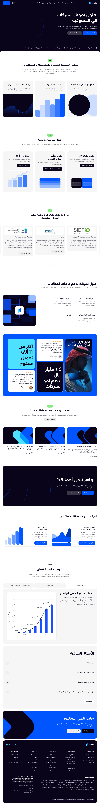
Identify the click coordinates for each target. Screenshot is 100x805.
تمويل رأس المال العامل (88, 760)
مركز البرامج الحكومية (70, 755)
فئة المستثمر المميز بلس (50, 762)
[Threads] (7, 745)
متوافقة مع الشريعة (32, 762)
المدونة (35, 770)
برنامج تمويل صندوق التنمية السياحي (70, 758)
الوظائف (35, 765)
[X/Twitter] (12, 745)
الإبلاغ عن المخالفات (13, 762)
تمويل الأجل (91, 762)
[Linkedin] (9, 745)
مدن (74, 766)
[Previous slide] (53, 264)
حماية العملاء (15, 760)
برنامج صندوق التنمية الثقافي (71, 769)
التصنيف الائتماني (52, 767)
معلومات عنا (34, 755)
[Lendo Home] (93, 3)
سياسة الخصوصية (81, 799)
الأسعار (32, 3)
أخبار (36, 757)
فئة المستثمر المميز (51, 760)
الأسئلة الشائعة (14, 755)
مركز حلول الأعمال (90, 755)
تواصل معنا (34, 760)
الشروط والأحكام (90, 799)
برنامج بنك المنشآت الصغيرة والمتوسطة (70, 762)
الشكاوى (16, 757)
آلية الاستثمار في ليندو (51, 770)
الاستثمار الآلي (53, 765)
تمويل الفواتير (91, 757)
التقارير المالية (34, 767)
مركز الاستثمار (53, 755)
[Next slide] (47, 264)
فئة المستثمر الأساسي (51, 757)
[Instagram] (15, 745)
